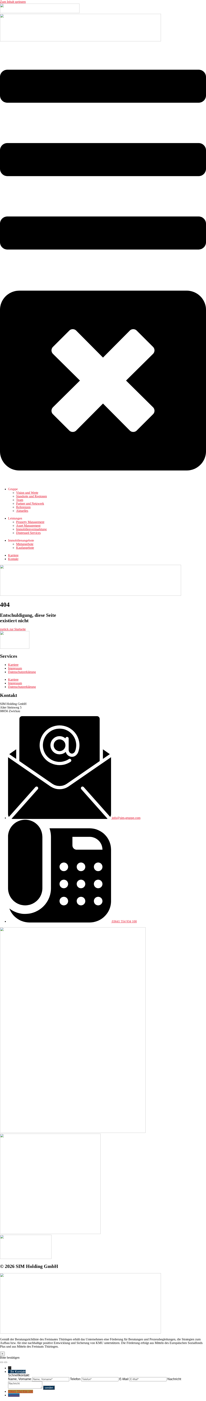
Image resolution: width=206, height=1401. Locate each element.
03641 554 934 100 (20, 1391)
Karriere (13, 664)
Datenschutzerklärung (22, 672)
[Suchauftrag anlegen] (5, 1362)
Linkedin (14, 1395)
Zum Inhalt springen (13, 1)
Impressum (15, 668)
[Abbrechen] (1, 1362)
